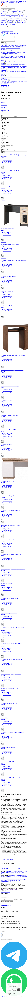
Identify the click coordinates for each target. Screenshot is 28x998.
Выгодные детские (22, 876)
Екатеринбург (13, 11)
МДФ (3, 146)
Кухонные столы (13, 66)
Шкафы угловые (21, 77)
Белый (3, 132)
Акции (7, 85)
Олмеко (4, 126)
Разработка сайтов (5, 892)
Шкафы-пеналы (9, 72)
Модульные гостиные (15, 45)
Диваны (3, 60)
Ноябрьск (4, 18)
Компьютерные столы (15, 81)
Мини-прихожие (13, 876)
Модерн (4, 141)
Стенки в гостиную (5, 45)
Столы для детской (13, 57)
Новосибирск (13, 16)
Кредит (2, 2)
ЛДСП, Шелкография (7, 145)
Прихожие (3, 71)
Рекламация (23, 879)
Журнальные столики (9, 82)
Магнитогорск (18, 13)
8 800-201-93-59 (4, 32)
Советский (10, 20)
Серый (4, 138)
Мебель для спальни (18, 871)
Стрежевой (18, 20)
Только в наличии (5, 110)
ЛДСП (4, 143)
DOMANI (4, 119)
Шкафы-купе (13, 77)
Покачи (24, 18)
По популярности (5, 99)
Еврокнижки (24, 61)
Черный (4, 135)
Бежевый (4, 133)
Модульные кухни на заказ (7, 64)
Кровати (13, 50)
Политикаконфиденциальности (10, 881)
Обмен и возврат (5, 880)
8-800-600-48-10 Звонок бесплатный (9, 33)
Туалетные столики (13, 53)
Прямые (3, 61)
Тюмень (10, 22)
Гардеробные (4, 78)
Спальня (3, 49)
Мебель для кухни (19, 872)
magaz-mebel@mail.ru (7, 31)
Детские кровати (15, 56)
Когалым (20, 11)
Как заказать (12, 880)
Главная (2, 1)
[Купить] (2, 167)
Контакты (23, 1)
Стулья (19, 66)
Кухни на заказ (8, 67)
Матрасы (18, 50)
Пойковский (17, 18)
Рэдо (3, 128)
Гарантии (14, 2)
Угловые (7, 61)
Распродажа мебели (15, 875)
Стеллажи (3, 48)
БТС (3, 121)
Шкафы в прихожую (19, 72)
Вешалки (17, 71)
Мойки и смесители (17, 67)
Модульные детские (5, 56)
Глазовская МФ (6, 122)
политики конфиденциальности (9, 904)
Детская (3, 54)
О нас (5, 2)
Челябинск (13, 24)
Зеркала (7, 52)
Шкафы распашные (5, 77)
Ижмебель (4, 124)
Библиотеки (17, 48)
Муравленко (14, 15)
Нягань (10, 18)
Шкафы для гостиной (17, 46)
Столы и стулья (4, 79)
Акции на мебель (5, 877)
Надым (21, 15)
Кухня (2, 63)
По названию (4, 105)
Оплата (19, 1)
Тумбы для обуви (10, 71)
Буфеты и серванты (7, 46)
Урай (15, 22)
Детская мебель (10, 872)
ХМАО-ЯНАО (13, 1)
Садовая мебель (4, 83)
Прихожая (3, 70)
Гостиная (3, 44)
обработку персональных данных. (10, 889)
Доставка (7, 1)
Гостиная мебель (9, 871)
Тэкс (3, 129)
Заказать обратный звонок (7, 901)
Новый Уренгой (22, 16)
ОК (19, 989)
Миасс (8, 15)
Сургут (24, 20)
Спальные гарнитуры (6, 50)
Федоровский (21, 22)
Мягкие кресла (17, 61)
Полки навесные (10, 48)
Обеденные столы (5, 81)
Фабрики (10, 2)
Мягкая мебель (4, 873)
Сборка (19, 2)
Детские (11, 61)
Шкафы (3, 75)
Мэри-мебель (5, 125)
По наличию (4, 107)
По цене (3, 102)
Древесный (5, 136)
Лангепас (10, 13)
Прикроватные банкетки (15, 52)
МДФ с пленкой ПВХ (7, 148)
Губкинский (5, 11)
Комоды (7, 57)
